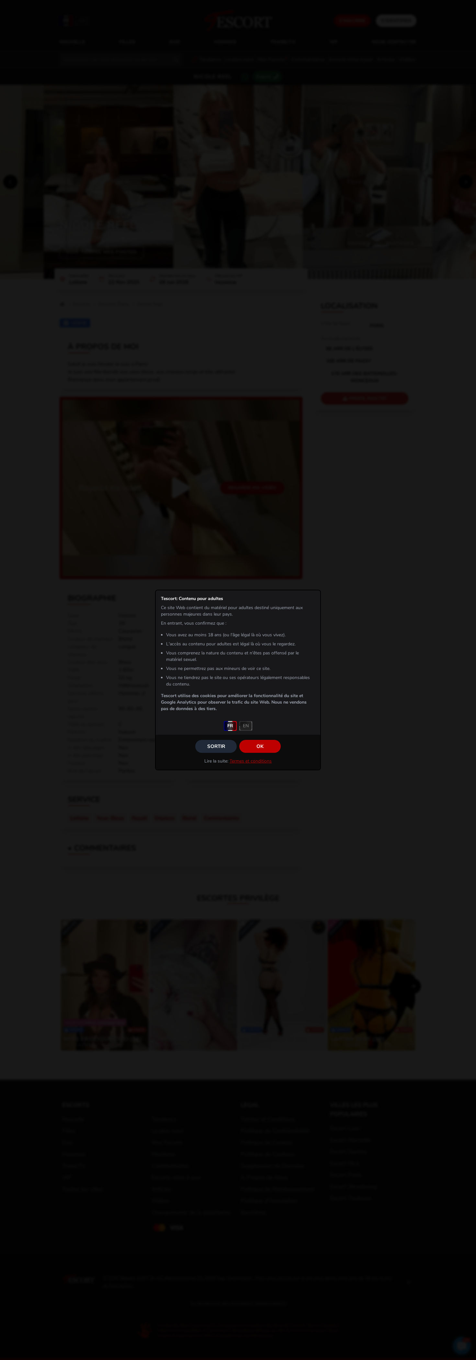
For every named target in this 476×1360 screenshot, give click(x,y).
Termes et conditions (251, 761)
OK (260, 746)
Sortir (216, 746)
